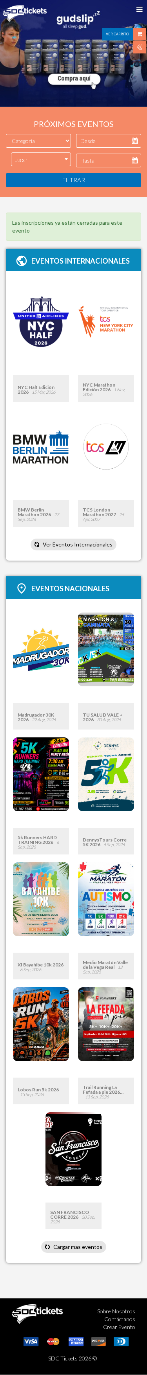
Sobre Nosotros (116, 1311)
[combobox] (41, 159)
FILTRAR (73, 179)
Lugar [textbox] (21, 159)
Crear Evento (119, 1327)
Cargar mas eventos (77, 1246)
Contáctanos (119, 1319)
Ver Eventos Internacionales (77, 544)
